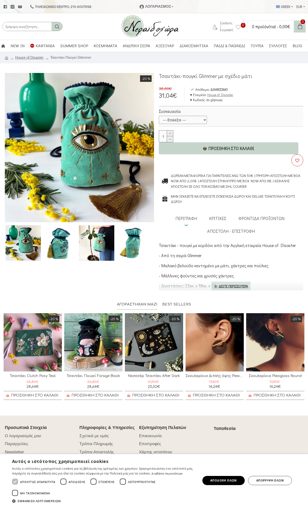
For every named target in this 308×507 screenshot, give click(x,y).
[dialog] (154, 480)
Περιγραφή (186, 218)
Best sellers (176, 304)
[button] (103, 501)
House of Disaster (29, 57)
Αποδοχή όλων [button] (223, 480)
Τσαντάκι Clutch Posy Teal (33, 376)
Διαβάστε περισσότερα (166, 473)
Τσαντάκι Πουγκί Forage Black (93, 376)
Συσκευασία (170, 111)
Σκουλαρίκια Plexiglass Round (275, 376)
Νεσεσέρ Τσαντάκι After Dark (154, 376)
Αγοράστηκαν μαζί (137, 304)
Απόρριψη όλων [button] (270, 480)
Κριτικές (217, 218)
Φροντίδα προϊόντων (261, 218)
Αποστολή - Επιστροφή (231, 231)
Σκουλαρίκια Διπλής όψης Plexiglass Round (215, 376)
